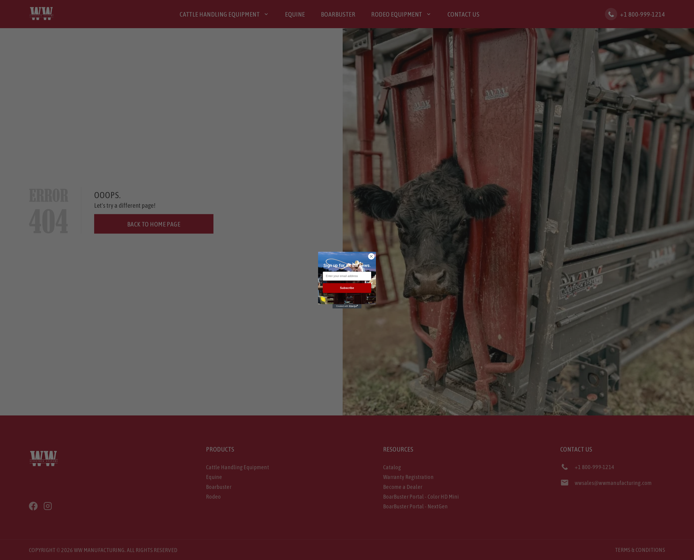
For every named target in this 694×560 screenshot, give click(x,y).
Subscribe (347, 287)
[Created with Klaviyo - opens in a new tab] (347, 306)
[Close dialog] (371, 256)
